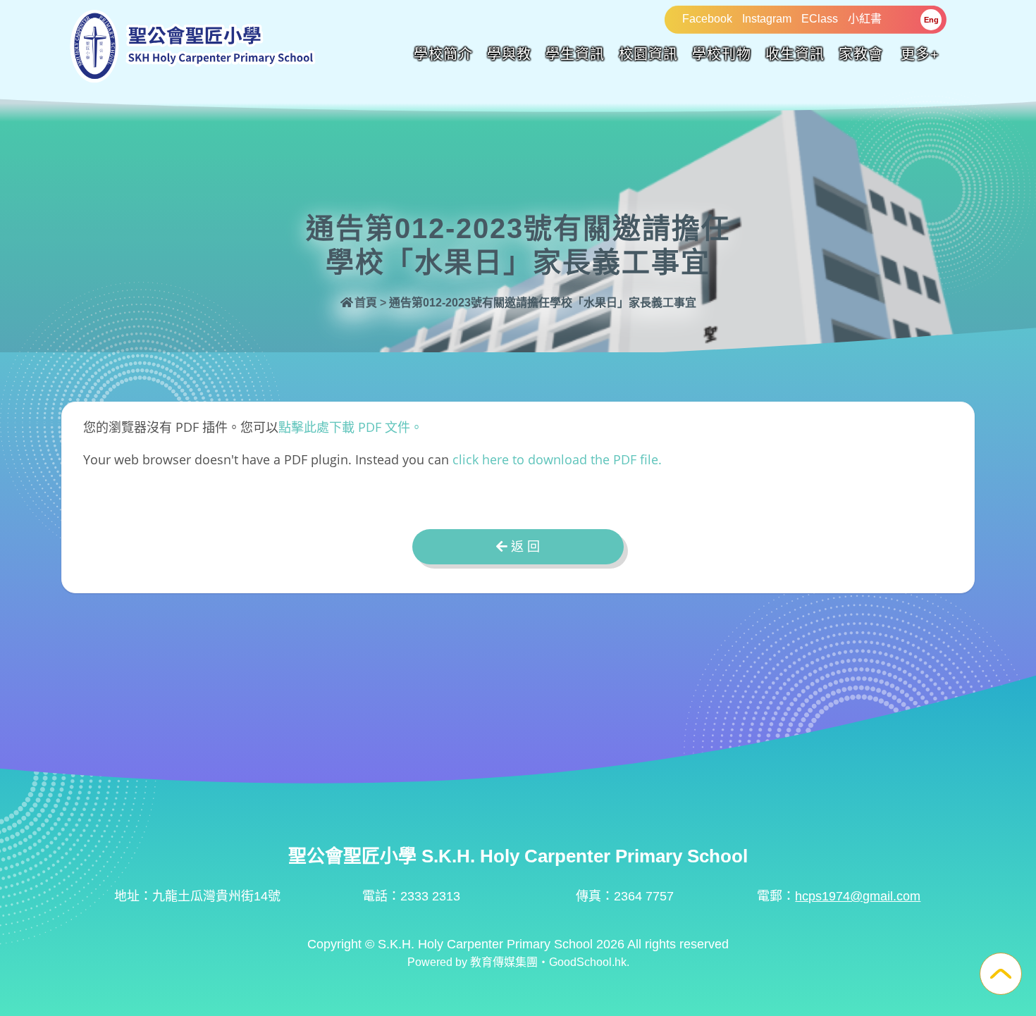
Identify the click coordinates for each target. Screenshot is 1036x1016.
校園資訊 (648, 54)
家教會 (861, 54)
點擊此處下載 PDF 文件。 (350, 427)
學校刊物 (721, 54)
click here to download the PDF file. (557, 459)
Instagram (766, 19)
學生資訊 (575, 54)
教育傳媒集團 (504, 962)
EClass (819, 19)
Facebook (707, 19)
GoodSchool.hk (588, 962)
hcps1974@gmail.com (857, 896)
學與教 (509, 54)
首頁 (365, 303)
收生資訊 (795, 54)
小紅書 (865, 19)
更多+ (920, 54)
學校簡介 (443, 54)
